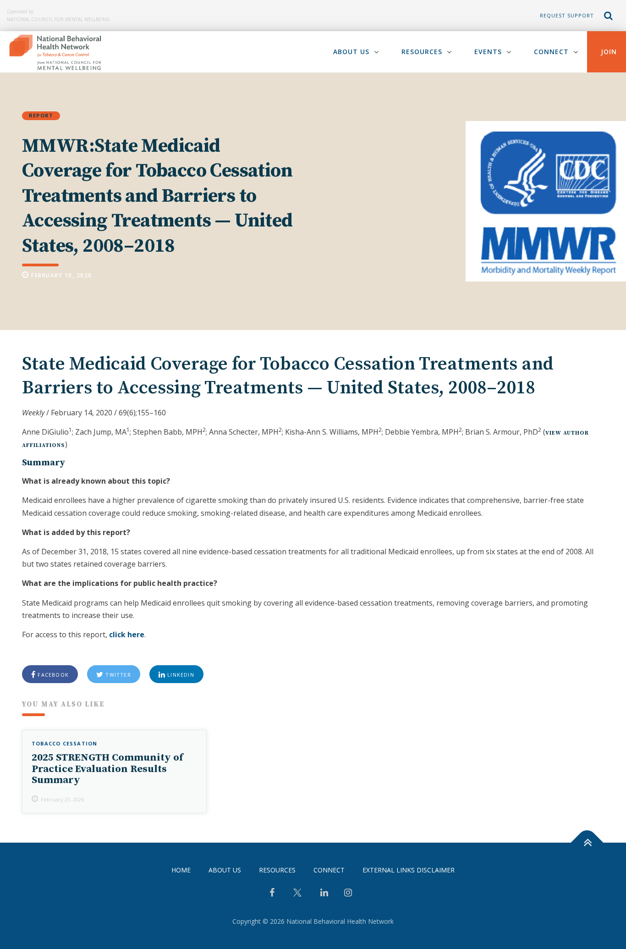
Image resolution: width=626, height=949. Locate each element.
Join (609, 51)
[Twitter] (297, 896)
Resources (421, 51)
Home (181, 870)
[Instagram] (348, 893)
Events (488, 51)
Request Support (567, 15)
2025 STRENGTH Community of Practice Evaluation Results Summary (107, 768)
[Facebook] (272, 893)
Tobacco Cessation (64, 743)
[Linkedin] (324, 893)
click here (126, 634)
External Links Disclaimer (408, 870)
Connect (551, 51)
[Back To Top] (587, 843)
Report (41, 115)
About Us (351, 51)
